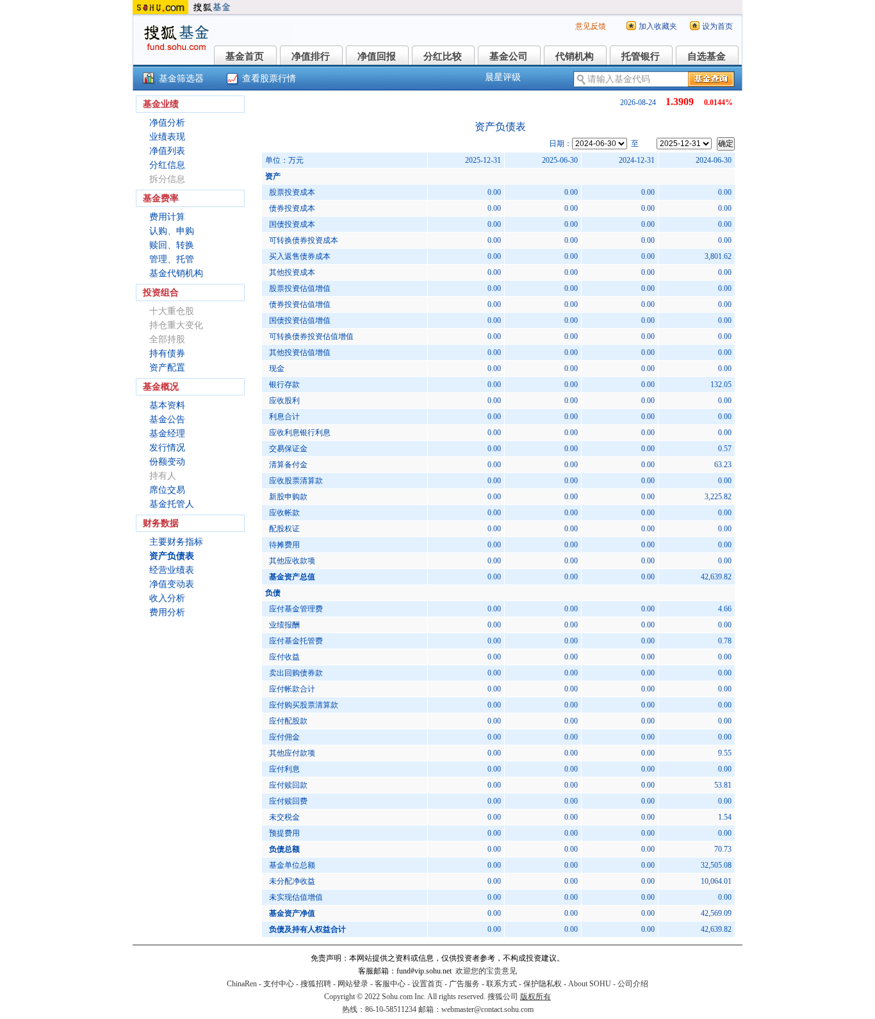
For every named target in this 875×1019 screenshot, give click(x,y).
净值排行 (310, 56)
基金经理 (167, 433)
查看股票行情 (269, 78)
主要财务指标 (176, 542)
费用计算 (167, 217)
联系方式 (501, 983)
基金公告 (167, 419)
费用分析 (167, 612)
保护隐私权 (542, 983)
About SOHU (589, 983)
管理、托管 (171, 259)
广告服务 (464, 983)
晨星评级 (503, 77)
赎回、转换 (171, 245)
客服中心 (390, 983)
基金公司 (508, 56)
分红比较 (442, 56)
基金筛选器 (181, 78)
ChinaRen (242, 983)
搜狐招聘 (315, 983)
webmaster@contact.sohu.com (487, 1009)
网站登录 (353, 983)
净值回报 (376, 56)
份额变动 (167, 462)
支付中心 (278, 983)
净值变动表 (171, 584)
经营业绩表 (171, 570)
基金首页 (244, 56)
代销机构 (574, 56)
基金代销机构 (176, 273)
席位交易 (167, 490)
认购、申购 (171, 231)
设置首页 (427, 983)
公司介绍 (632, 983)
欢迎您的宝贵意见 (486, 970)
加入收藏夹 (658, 26)
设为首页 (717, 26)
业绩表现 (167, 137)
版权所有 (535, 996)
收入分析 (167, 598)
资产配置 (167, 367)
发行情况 (167, 447)
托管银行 (640, 56)
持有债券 (167, 353)
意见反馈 (590, 26)
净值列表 (167, 151)
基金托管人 (171, 504)
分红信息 (167, 165)
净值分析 (167, 123)
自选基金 (706, 56)
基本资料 (167, 405)
